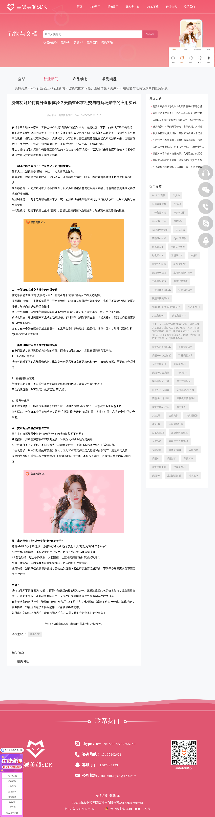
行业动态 (171, 6)
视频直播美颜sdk (160, 298)
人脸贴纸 (193, 450)
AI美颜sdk (182, 372)
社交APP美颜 (159, 264)
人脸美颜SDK (159, 364)
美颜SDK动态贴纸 (161, 355)
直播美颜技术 (185, 355)
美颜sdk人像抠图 (160, 398)
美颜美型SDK (185, 347)
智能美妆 (173, 415)
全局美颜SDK (185, 290)
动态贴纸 (193, 475)
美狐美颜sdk (180, 364)
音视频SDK (177, 255)
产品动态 (80, 79)
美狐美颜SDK (24, 88)
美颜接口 (171, 458)
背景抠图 (181, 407)
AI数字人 (178, 221)
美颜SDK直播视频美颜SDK (166, 307)
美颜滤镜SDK (176, 424)
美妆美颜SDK (179, 315)
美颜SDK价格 (159, 238)
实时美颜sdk (194, 307)
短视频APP (157, 247)
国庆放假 (156, 441)
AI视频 (177, 204)
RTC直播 (180, 230)
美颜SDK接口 (159, 272)
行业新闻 (51, 79)
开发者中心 (132, 6)
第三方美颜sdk (184, 381)
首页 (79, 6)
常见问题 (109, 79)
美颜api (156, 458)
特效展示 (113, 6)
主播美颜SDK (159, 281)
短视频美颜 (158, 432)
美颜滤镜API (179, 264)
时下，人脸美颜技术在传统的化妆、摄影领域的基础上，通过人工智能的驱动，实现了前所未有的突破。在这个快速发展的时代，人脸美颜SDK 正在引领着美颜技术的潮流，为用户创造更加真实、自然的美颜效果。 (176, 331)
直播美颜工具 (159, 467)
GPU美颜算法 (159, 212)
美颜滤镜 (156, 450)
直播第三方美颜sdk (178, 441)
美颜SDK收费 (178, 247)
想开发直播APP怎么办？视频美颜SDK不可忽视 (177, 106)
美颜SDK (35, 634)
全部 (21, 79)
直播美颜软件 (174, 475)
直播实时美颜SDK (161, 347)
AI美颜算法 (192, 415)
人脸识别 (156, 415)
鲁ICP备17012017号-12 (80, 809)
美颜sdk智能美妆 (185, 390)
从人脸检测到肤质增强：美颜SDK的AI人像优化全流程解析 (183, 133)
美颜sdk (156, 475)
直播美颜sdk (175, 450)
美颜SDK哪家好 (160, 230)
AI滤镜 (194, 255)
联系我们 (189, 6)
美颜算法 (188, 458)
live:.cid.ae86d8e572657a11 (116, 744)
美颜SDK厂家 (159, 221)
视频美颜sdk (180, 467)
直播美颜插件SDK (183, 272)
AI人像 (176, 195)
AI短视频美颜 (159, 204)
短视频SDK (158, 255)
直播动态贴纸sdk (160, 390)
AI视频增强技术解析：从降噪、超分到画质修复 (177, 167)
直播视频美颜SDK (186, 398)
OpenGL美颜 (180, 238)
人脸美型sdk (158, 315)
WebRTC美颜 (158, 195)
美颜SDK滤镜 (181, 281)
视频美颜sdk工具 (160, 381)
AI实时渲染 (179, 212)
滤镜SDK (156, 424)
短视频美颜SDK (179, 432)
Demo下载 (153, 6)
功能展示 (95, 6)
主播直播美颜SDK (161, 290)
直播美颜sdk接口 (160, 407)
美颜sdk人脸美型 (160, 372)
